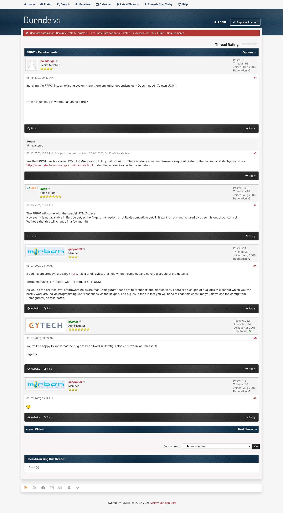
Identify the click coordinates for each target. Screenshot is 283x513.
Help (184, 4)
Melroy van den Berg (163, 502)
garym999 (75, 249)
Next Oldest (36, 429)
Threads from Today (160, 4)
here (74, 273)
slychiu (125, 153)
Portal (47, 4)
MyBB (126, 502)
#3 (255, 205)
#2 (255, 153)
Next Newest (246, 429)
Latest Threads (129, 4)
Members (84, 4)
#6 (255, 398)
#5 (255, 338)
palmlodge (47, 61)
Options (248, 52)
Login (222, 22)
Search (64, 4)
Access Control (144, 32)
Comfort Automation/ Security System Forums (57, 32)
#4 (255, 265)
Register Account (247, 22)
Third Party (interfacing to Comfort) (110, 32)
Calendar (105, 4)
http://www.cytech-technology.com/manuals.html (59, 165)
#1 (255, 77)
